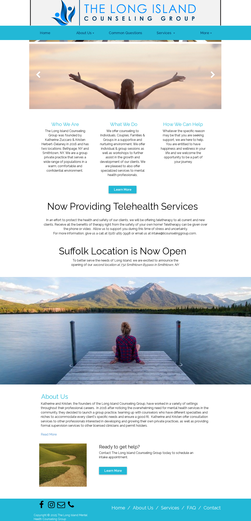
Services (170, 508)
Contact (212, 508)
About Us (143, 508)
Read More (49, 434)
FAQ (191, 508)
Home (118, 508)
